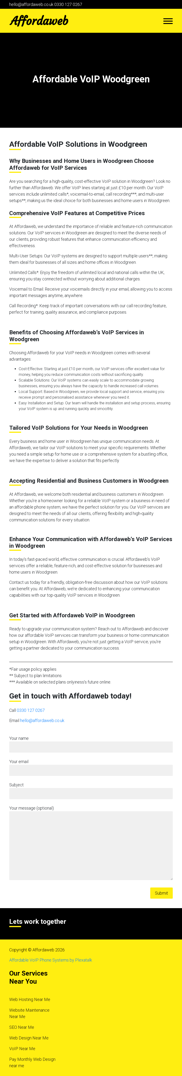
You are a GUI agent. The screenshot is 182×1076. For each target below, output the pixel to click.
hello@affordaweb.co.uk (31, 4)
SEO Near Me (21, 1027)
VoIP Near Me (22, 1048)
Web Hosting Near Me (29, 999)
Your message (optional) (31, 808)
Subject (16, 784)
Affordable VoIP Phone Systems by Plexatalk (50, 960)
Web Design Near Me (29, 1037)
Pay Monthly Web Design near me (32, 1062)
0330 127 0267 (68, 4)
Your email (18, 761)
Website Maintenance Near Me (29, 1013)
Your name (19, 738)
